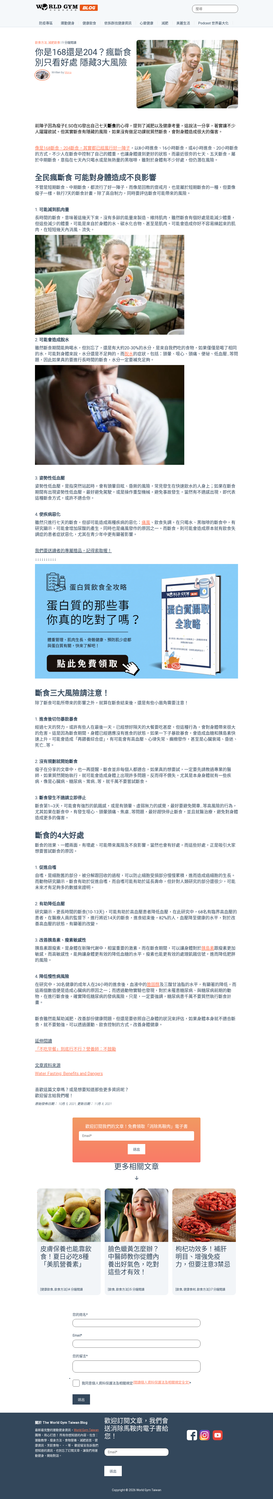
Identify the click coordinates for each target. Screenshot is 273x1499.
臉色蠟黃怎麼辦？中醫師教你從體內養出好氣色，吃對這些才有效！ (133, 1260)
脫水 (129, 353)
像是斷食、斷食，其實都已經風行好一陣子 (82, 148)
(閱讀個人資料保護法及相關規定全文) (161, 1382)
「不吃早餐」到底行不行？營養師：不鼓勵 (75, 1049)
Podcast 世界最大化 (213, 23)
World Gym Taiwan (86, 1430)
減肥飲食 (54, 42)
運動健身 (67, 23)
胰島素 (207, 948)
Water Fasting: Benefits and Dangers (69, 1073)
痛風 (146, 522)
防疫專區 (46, 23)
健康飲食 (89, 23)
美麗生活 (183, 23)
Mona (68, 72)
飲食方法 (41, 42)
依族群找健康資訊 (118, 23)
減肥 (164, 23)
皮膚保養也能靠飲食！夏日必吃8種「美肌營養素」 (65, 1256)
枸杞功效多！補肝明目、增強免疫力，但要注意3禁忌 (203, 1256)
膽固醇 (153, 984)
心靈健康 (146, 23)
